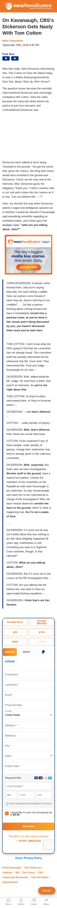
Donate (47, 890)
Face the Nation (40, 877)
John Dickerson (32, 867)
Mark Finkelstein (12, 40)
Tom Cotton (28, 872)
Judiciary (7, 872)
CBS (40, 872)
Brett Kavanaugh (11, 867)
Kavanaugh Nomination (15, 877)
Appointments (10, 882)
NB (17, 872)
